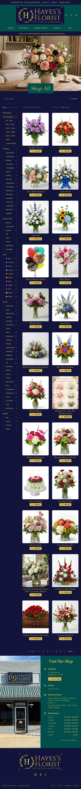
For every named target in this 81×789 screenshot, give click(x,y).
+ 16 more (65, 700)
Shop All (10, 28)
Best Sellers (23, 28)
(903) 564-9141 (17, 2)
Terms (53, 785)
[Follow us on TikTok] (45, 774)
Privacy (59, 785)
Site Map (75, 785)
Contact (54, 2)
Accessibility (67, 785)
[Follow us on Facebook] (40, 774)
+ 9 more (56, 707)
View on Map (55, 679)
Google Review (64, 2)
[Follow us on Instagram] (35, 774)
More (70, 28)
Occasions (57, 28)
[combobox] (68, 107)
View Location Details (68, 740)
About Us (46, 2)
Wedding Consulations (32, 2)
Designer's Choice (40, 28)
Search (74, 99)
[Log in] (71, 15)
